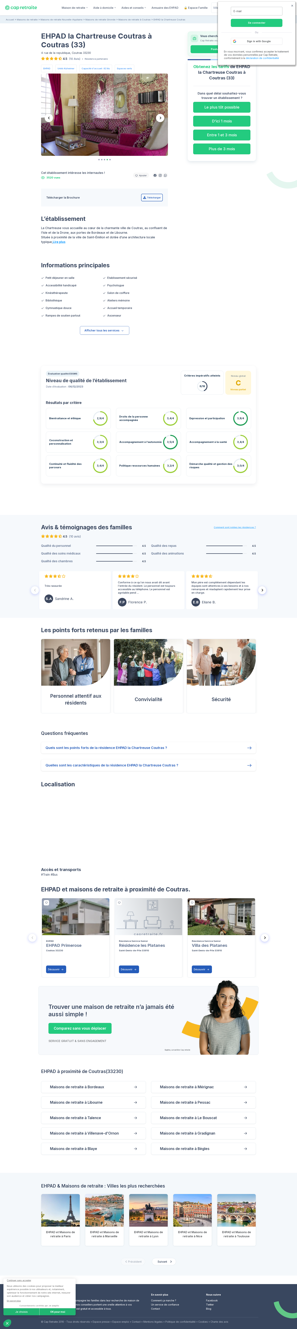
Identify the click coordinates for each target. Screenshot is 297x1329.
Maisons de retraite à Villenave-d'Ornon (84, 1133)
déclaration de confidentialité (262, 58)
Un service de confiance (165, 1304)
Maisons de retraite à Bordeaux (77, 1087)
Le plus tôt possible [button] (221, 107)
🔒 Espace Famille (196, 7)
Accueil (10, 19)
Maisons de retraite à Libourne (76, 1102)
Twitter (210, 1304)
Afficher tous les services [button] (101, 330)
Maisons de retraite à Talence (75, 1118)
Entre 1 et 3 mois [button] (222, 135)
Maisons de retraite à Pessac (185, 1102)
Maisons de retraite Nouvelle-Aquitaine (61, 19)
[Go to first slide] (160, 118)
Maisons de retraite (27, 19)
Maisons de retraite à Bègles (185, 1149)
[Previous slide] (49, 118)
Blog (208, 1308)
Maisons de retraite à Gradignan (187, 1133)
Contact (155, 1308)
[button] (155, 175)
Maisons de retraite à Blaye (73, 1149)
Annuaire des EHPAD (164, 7)
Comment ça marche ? (163, 1300)
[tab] (99, 159)
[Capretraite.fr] (21, 7)
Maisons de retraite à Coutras (134, 19)
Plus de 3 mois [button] (222, 149)
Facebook (212, 1300)
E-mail (237, 11)
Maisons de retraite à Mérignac (187, 1087)
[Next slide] (262, 590)
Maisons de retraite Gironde (100, 19)
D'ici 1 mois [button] (222, 121)
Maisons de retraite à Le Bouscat (188, 1118)
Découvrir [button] (54, 969)
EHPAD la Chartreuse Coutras (169, 19)
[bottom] (46, 902)
